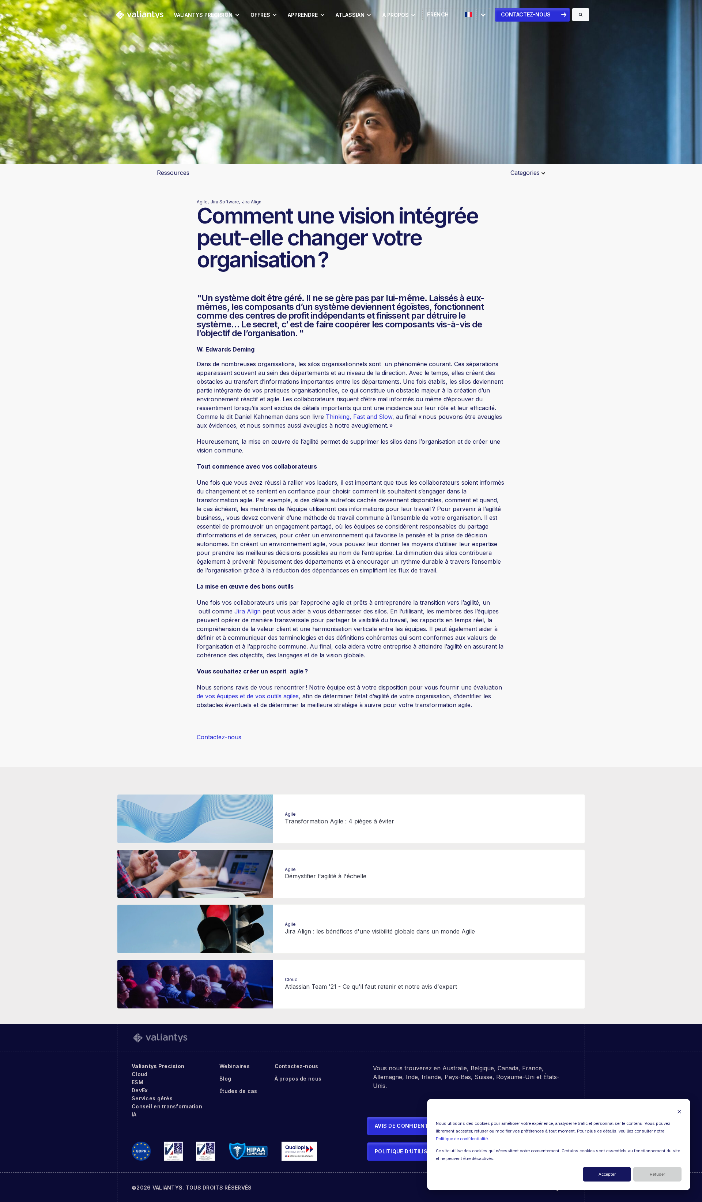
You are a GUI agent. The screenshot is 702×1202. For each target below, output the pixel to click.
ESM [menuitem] (137, 1082)
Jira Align (251, 201)
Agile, (203, 201)
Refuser (657, 1174)
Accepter (607, 1174)
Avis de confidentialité (410, 1126)
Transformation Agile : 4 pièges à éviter (339, 821)
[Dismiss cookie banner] (679, 1111)
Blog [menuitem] (225, 1078)
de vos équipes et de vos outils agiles (248, 696)
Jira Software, (225, 201)
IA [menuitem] (134, 1114)
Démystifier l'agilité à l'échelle (325, 876)
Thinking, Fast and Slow (359, 416)
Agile (290, 814)
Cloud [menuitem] (139, 1074)
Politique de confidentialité (462, 1138)
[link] (139, 14)
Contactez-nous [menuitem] (296, 1066)
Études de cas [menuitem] (238, 1091)
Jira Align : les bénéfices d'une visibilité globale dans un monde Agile (380, 931)
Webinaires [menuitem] (234, 1066)
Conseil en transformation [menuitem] (167, 1106)
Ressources (173, 172)
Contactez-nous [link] (526, 14)
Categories (525, 172)
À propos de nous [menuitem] (298, 1078)
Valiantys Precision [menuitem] (158, 1066)
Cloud (291, 979)
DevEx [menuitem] (140, 1090)
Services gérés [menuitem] (152, 1098)
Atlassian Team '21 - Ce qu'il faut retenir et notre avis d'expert (371, 986)
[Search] (580, 14)
